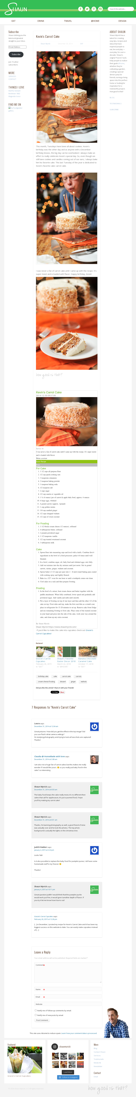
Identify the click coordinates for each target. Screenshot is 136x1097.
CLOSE (91, 17)
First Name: (49, 44)
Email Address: (50, 33)
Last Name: (49, 55)
